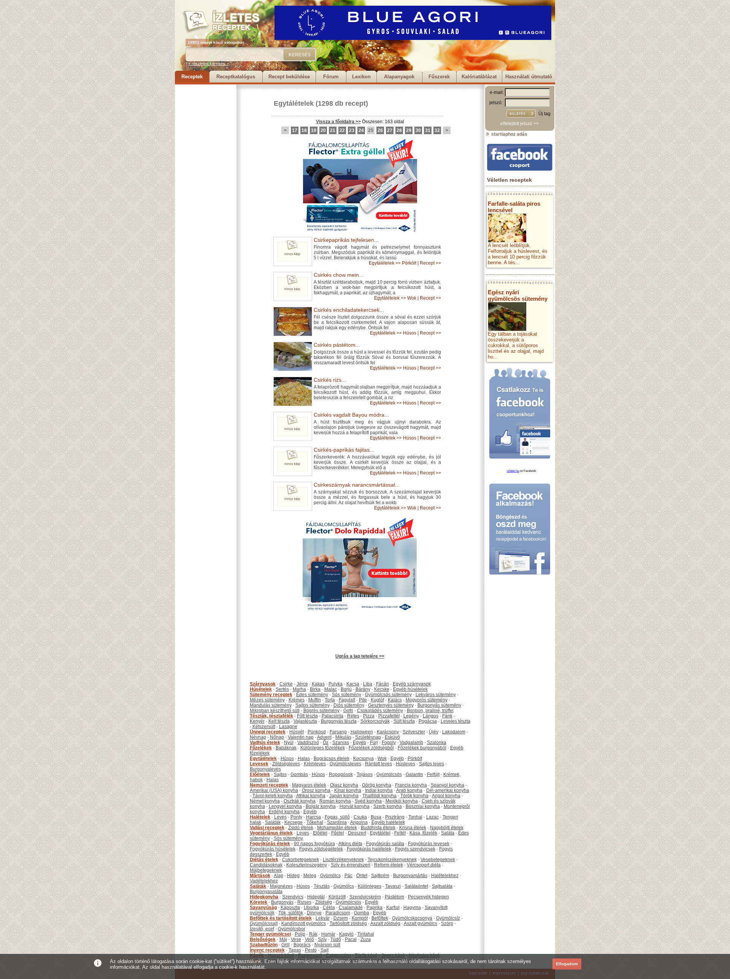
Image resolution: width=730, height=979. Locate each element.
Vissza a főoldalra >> (338, 121)
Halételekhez (445, 875)
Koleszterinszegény (306, 865)
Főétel (337, 833)
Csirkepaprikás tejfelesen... (346, 240)
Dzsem (340, 918)
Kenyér (257, 721)
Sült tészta (404, 721)
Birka (315, 689)
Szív (322, 939)
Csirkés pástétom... (337, 345)
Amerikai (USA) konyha (274, 790)
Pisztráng (395, 817)
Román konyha (335, 801)
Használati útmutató (528, 76)
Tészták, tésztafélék (271, 716)
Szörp (447, 923)
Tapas (295, 950)
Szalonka (436, 742)
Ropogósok (341, 774)
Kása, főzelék (423, 833)
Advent (324, 737)
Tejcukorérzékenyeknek (392, 859)
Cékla (329, 907)
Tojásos (365, 774)
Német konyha (265, 801)
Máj (283, 939)
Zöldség (323, 902)
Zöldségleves (286, 763)
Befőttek (379, 918)
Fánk (447, 716)
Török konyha (414, 795)
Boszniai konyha (423, 806)
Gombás (299, 774)
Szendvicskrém (365, 897)
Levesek (259, 763)
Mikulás (343, 737)
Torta (330, 700)
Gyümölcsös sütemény (388, 694)
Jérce (302, 684)
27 (389, 130)
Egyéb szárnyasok (412, 684)
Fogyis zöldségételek (321, 849)
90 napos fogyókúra (314, 843)
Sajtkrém (380, 875)
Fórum (331, 76)
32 (437, 130)
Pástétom (394, 897)
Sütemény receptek (271, 694)
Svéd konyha (368, 801)
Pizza (369, 716)
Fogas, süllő (337, 817)
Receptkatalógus (235, 76)
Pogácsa (428, 721)
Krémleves (315, 763)
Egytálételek (294, 103)
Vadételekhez (264, 881)
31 (427, 130)
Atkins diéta (350, 843)
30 (418, 130)
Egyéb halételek (388, 822)
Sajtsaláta (442, 886)
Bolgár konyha (321, 806)
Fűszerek (439, 76)
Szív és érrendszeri (350, 865)
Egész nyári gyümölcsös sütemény (518, 295)
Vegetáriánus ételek (271, 833)
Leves (280, 817)
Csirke (286, 684)
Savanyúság (263, 907)
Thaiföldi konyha (379, 795)
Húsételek (261, 689)
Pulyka (335, 684)
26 (380, 130)
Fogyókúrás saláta (385, 843)
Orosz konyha (316, 790)
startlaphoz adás (508, 134)
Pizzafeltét (389, 716)
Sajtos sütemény (312, 705)
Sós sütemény (346, 694)
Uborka (311, 907)
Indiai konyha (379, 790)
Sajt (324, 950)
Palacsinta (332, 716)
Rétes (353, 716)
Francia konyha (411, 785)
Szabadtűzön (264, 944)
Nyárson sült (327, 944)
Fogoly (389, 742)
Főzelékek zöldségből (371, 748)
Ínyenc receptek (267, 950)
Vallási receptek (267, 827)
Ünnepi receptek (268, 732)
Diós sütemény (348, 705)
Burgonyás (282, 902)
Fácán (382, 684)
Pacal (351, 939)
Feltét (400, 833)
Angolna (359, 822)
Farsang (338, 732)
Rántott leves (378, 763)
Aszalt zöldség (385, 923)
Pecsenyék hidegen (428, 897)
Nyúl (289, 742)
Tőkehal (314, 822)
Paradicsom (337, 913)
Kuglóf (377, 700)
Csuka (360, 817)
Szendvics (292, 897)
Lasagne (288, 726)
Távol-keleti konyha (272, 795)
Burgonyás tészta (339, 721)
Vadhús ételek (265, 742)
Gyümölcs (330, 875)
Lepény (411, 716)
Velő (309, 939)
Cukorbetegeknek (300, 859)
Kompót (360, 918)
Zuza (365, 939)
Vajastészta (305, 721)
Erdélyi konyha (284, 811)
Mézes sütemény (267, 700)
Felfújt (433, 774)
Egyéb (359, 742)
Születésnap (368, 737)
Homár (328, 934)
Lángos (430, 716)
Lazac (432, 817)
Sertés (282, 689)
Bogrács (302, 944)
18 (304, 130)
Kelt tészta (279, 721)
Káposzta (290, 907)
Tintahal (365, 934)
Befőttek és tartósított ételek (281, 918)
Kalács (395, 700)
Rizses (304, 902)
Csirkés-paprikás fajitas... (344, 450)
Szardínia (337, 822)
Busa (376, 817)
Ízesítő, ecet (262, 928)
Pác (348, 875)
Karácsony (388, 732)
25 (370, 130)
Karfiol (393, 907)
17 (294, 130)
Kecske (381, 689)
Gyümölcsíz (448, 918)
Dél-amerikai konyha (447, 790)
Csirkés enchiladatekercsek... (349, 310)
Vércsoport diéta (424, 865)
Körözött (337, 897)
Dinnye (314, 913)
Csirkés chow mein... (338, 275)
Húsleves (405, 763)
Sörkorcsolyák (375, 721)
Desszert (357, 833)
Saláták (273, 822)
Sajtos (280, 774)
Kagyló (346, 934)
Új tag (544, 113)
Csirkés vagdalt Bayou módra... (351, 415)
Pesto (311, 950)
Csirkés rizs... (330, 380)
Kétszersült (263, 726)
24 (361, 130)
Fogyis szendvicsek (415, 849)
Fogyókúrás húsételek (272, 849)
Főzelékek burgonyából (422, 748)
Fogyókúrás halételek (369, 849)
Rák (313, 934)
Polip (300, 934)
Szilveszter (414, 732)
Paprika (374, 907)
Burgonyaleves (265, 769)
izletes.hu (513, 471)
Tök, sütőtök (290, 913)
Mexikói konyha (402, 801)
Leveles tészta (455, 721)
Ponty (296, 817)
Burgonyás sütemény (439, 705)
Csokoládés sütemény (380, 710)
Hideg (293, 875)
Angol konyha (446, 795)
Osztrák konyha (300, 801)
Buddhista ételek (378, 827)
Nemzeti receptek (269, 785)
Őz (325, 742)
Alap (278, 875)
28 (399, 130)
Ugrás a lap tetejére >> (359, 656)
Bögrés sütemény (321, 710)
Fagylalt (347, 700)
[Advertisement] (205, 198)
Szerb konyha (387, 806)
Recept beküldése (289, 76)
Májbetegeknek (266, 870)
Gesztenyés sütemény (391, 705)
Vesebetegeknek (438, 859)
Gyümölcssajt (264, 923)
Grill (285, 944)
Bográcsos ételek (331, 758)
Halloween (362, 732)
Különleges (369, 886)
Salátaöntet (416, 886)
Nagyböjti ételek (446, 827)
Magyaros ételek (309, 785)
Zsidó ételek (300, 827)
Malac (330, 689)
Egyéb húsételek (410, 689)
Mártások (260, 875)
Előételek (260, 774)
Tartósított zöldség (348, 923)
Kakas (318, 684)
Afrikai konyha (310, 795)
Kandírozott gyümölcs (303, 923)
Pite (363, 700)
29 (408, 130)
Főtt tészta (307, 716)
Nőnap (277, 737)
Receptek (192, 76)
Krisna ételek (412, 827)
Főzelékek (261, 748)
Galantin (414, 774)
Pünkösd (317, 732)
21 (332, 130)
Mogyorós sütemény (427, 700)
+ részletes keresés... (208, 63)
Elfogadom (567, 964)
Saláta (447, 833)
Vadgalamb (411, 742)
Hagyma (412, 907)
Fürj (374, 742)
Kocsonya (363, 758)
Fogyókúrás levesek (428, 843)
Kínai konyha (347, 790)
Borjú (346, 689)
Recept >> (430, 263)
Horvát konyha (355, 806)
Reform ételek (388, 865)
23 (351, 130)
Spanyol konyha (447, 785)
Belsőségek (263, 939)
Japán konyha (344, 795)
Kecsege (293, 822)
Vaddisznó (308, 742)
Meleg (309, 875)
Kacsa (352, 684)
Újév (433, 732)
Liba (367, 684)
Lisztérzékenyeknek (343, 859)
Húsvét (296, 732)
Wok (411, 298)
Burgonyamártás (410, 875)
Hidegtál (316, 897)
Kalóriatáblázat (479, 76)
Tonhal (415, 817)
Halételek (260, 817)
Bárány (362, 689)
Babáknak (286, 748)
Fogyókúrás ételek (270, 843)
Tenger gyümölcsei (270, 934)
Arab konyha (409, 790)
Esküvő (392, 737)
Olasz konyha (344, 785)
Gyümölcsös (389, 774)
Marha (299, 689)
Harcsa (313, 817)
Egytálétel (380, 833)
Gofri (348, 710)
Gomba (361, 913)
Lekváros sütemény (436, 694)
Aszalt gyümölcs (420, 923)
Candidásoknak (266, 865)
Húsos (409, 333)
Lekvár (323, 918)
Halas (304, 758)
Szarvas (340, 742)
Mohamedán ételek (337, 827)
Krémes (297, 700)
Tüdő (335, 939)
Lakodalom (453, 732)
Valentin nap (301, 737)
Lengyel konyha (285, 806)
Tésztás (322, 886)
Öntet (361, 875)
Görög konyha (376, 785)
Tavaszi (393, 886)
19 (313, 130)
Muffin (314, 700)
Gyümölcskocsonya (412, 918)
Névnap (258, 737)
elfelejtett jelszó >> (519, 123)
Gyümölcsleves (345, 763)
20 (323, 130)
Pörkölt (409, 263)
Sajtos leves (431, 763)
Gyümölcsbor (291, 928)
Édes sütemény (312, 694)
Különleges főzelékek (322, 748)
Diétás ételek (264, 859)
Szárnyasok (263, 684)
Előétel (320, 833)
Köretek (258, 902)
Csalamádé (351, 907)
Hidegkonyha (264, 897)
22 (342, 130)
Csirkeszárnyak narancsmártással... (357, 485)
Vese (296, 939)
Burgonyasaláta (266, 891)
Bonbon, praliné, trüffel (430, 710)
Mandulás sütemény (271, 705)
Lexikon (361, 76)
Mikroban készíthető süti (275, 710)
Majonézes (281, 886)
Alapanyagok (399, 76)
